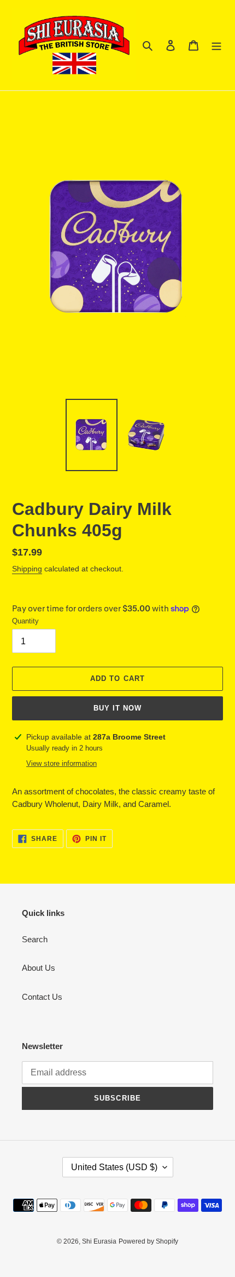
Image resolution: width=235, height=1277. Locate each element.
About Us (38, 967)
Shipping (27, 568)
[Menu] (216, 45)
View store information (61, 763)
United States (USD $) (114, 1167)
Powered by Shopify (148, 1241)
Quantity (25, 621)
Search (35, 939)
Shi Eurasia (99, 1241)
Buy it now (117, 708)
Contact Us (42, 996)
